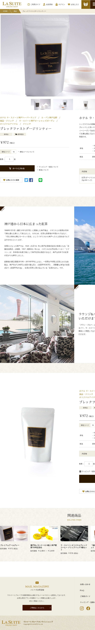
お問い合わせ (85, 584)
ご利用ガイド (85, 596)
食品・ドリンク (7, 121)
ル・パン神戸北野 (49, 118)
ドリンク (27, 124)
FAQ (82, 590)
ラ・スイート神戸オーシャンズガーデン (37, 121)
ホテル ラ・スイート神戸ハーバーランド (18, 118)
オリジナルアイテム (9, 124)
